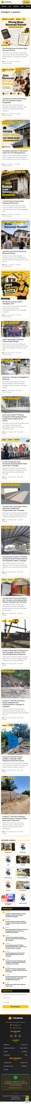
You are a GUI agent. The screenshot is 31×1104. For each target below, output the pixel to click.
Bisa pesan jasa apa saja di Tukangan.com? (12, 303)
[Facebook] (19, 1036)
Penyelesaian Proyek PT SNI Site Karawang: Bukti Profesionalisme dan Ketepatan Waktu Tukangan (14, 559)
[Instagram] (15, 1036)
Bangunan (6, 1044)
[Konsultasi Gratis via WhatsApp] (27, 1099)
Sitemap (6, 1069)
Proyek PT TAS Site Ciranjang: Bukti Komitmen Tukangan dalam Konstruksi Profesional (14, 818)
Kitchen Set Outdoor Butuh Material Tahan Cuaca (15, 985)
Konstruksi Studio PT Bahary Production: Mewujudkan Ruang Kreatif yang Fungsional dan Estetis (14, 418)
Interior (6, 1051)
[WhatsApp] (11, 1036)
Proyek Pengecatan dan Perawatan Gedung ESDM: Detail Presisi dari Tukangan (14, 464)
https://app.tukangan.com (15, 1087)
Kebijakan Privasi (8, 1066)
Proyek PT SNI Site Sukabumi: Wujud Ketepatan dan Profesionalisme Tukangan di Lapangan (13, 703)
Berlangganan (16, 1006)
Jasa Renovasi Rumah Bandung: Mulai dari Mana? (14, 252)
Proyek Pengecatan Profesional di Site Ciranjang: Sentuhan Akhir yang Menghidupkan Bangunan (15, 652)
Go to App (26, 2)
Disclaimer (24, 1066)
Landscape (7, 1055)
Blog (26, 1055)
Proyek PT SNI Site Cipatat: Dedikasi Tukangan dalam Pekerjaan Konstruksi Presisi (13, 759)
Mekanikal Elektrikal (9, 1048)
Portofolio (24, 1051)
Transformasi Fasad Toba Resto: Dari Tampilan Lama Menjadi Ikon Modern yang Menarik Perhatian (14, 600)
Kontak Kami (23, 1062)
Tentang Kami (7, 1062)
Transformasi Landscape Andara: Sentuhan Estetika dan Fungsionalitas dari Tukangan (14, 508)
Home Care (24, 1044)
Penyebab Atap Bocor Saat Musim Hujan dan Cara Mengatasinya (15, 152)
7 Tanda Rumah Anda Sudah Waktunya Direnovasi (13, 202)
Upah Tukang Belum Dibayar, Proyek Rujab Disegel (13, 340)
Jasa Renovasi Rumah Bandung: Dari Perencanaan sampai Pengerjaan (14, 100)
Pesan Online (23, 1048)
